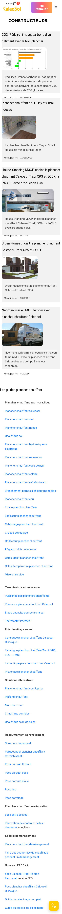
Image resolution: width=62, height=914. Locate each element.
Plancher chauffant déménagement (27, 844)
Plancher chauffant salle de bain (24, 465)
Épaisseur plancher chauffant (23, 515)
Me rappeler (42, 7)
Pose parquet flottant (18, 764)
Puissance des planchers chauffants (27, 595)
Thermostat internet (17, 621)
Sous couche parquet (18, 743)
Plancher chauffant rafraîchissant (25, 482)
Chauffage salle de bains (20, 722)
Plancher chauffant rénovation (23, 457)
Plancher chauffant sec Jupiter (24, 688)
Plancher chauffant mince (21, 427)
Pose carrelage (14, 798)
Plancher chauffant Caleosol (22, 411)
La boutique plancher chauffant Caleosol (30, 663)
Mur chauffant (14, 705)
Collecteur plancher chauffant (23, 541)
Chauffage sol (13, 436)
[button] (55, 7)
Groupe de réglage (16, 532)
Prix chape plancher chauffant (23, 671)
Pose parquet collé (16, 772)
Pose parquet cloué (17, 781)
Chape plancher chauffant (21, 507)
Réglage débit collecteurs (20, 549)
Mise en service (14, 574)
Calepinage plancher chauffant (24, 524)
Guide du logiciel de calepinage (24, 907)
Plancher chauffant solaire (21, 474)
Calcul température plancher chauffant (29, 566)
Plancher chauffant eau (19, 499)
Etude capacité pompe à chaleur (24, 612)
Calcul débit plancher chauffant (24, 557)
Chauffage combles (17, 713)
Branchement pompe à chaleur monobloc (30, 490)
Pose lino (10, 789)
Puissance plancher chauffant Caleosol (29, 604)
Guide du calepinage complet (23, 899)
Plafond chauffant (16, 696)
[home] (13, 7)
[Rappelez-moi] (54, 906)
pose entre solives (16, 814)
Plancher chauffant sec (19, 419)
